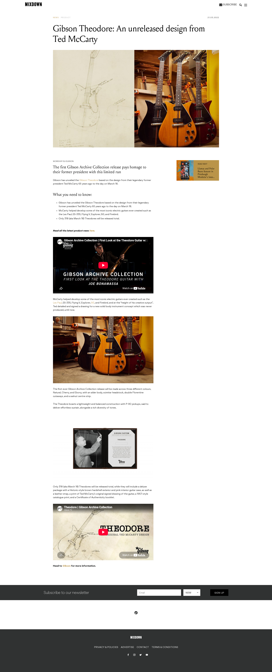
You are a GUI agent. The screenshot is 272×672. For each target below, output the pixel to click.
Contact (143, 647)
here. (92, 231)
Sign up (219, 593)
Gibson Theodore (88, 180)
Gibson (67, 566)
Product (66, 18)
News (56, 18)
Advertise (127, 647)
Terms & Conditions (165, 647)
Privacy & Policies (106, 647)
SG (92, 303)
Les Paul (57, 303)
